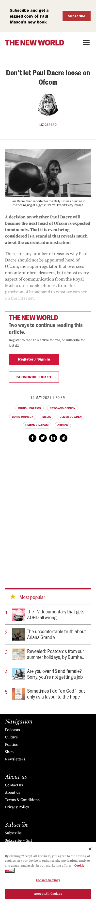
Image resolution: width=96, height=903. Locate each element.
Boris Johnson (22, 416)
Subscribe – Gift (18, 840)
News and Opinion (62, 408)
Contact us (14, 785)
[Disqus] (48, 510)
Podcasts (12, 729)
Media (46, 416)
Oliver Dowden (71, 416)
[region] (48, 872)
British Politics (29, 408)
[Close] (90, 849)
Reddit (63, 438)
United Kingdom (37, 425)
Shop (9, 751)
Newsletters (15, 759)
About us (12, 792)
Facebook (32, 438)
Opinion (62, 425)
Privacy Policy (17, 807)
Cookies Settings (48, 880)
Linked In (53, 438)
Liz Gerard (48, 125)
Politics (11, 744)
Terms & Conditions (22, 799)
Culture (11, 737)
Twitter (43, 438)
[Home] (34, 42)
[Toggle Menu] (86, 42)
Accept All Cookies (48, 894)
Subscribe (76, 16)
